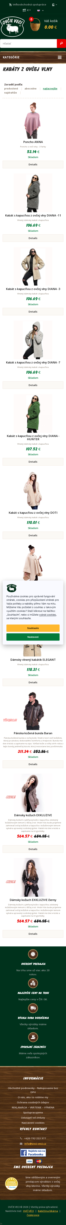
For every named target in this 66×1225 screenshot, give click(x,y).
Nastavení (33, 637)
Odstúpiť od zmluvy (33, 1117)
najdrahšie (10, 92)
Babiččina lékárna (48, 1211)
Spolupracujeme (33, 1112)
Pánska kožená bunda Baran (33, 733)
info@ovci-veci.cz (35, 1143)
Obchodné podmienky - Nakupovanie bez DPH (33, 1090)
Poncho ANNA (33, 142)
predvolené (11, 88)
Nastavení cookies (33, 1122)
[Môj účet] (54, 4)
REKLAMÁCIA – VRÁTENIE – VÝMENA (33, 1107)
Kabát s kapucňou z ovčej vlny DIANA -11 (33, 215)
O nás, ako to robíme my (33, 1097)
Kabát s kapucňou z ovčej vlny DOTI (33, 513)
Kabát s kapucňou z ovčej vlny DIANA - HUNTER (33, 437)
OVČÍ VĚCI (28, 1211)
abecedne (31, 88)
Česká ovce (33, 1215)
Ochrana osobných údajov (33, 1102)
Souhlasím (33, 628)
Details (33, 164)
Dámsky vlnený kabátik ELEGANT (33, 660)
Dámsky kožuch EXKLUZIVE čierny (33, 900)
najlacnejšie (50, 88)
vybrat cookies (47, 614)
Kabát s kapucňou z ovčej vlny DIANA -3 (33, 289)
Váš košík (44, 24)
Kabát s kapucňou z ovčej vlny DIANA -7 (33, 362)
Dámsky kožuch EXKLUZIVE (33, 815)
